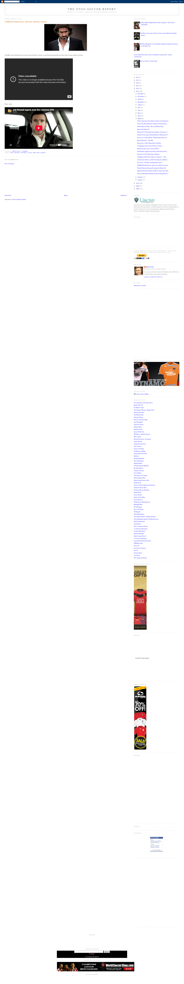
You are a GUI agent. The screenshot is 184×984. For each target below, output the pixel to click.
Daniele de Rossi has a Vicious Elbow (148, 149)
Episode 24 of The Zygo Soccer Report (148, 154)
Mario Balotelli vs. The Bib (145, 140)
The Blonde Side (139, 415)
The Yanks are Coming (140, 475)
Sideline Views (138, 429)
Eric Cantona (15, 152)
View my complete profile (153, 277)
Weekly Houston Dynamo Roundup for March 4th (151, 168)
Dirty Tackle (137, 437)
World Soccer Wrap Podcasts (142, 502)
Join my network (156, 850)
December (141, 94)
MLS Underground (139, 521)
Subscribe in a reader (140, 285)
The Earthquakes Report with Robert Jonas (146, 519)
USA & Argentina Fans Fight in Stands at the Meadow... (153, 121)
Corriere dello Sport (139, 531)
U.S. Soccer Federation (140, 538)
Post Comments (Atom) (19, 199)
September (141, 102)
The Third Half (138, 422)
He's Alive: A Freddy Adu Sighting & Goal (149, 162)
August (140, 105)
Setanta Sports (138, 553)
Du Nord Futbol (138, 468)
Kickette (136, 456)
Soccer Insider (138, 495)
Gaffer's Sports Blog (139, 478)
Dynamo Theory (138, 417)
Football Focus (26, 152)
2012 (137, 88)
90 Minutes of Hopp (139, 451)
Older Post (124, 195)
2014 (137, 83)
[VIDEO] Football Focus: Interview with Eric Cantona (152, 165)
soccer (152, 845)
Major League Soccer (140, 536)
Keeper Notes (138, 492)
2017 (137, 77)
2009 (137, 186)
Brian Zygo (150, 267)
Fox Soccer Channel (139, 548)
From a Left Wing (139, 449)
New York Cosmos (39, 152)
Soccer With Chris (139, 432)
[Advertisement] (21, 179)
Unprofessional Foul (140, 444)
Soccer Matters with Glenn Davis (143, 403)
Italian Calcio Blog (139, 497)
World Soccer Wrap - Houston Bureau (156, 841)
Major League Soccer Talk (141, 480)
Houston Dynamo (139, 533)
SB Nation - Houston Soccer (142, 434)
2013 (137, 86)
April (139, 116)
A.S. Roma (137, 555)
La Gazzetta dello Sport (140, 529)
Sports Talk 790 (138, 405)
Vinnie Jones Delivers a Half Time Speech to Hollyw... (152, 160)
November (141, 96)
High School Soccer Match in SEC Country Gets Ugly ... (153, 171)
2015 (137, 80)
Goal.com (136, 546)
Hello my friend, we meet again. (148, 61)
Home (66, 195)
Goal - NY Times (138, 509)
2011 (137, 91)
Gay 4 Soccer (137, 446)
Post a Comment (9, 164)
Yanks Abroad (138, 441)
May (139, 113)
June (139, 110)
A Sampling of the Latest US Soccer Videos (149, 146)
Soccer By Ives (138, 500)
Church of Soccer (139, 470)
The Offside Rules (139, 514)
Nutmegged (137, 512)
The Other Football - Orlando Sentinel (145, 517)
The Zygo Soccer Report (92, 9)
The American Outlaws (140, 558)
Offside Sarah (138, 427)
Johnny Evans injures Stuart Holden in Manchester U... (153, 135)
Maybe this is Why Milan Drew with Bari (149, 143)
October (140, 99)
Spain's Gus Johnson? (143, 129)
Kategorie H (137, 483)
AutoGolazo (137, 524)
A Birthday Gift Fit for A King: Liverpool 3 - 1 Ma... (152, 157)
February (140, 177)
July (139, 107)
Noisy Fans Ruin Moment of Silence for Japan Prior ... (152, 124)
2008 (137, 189)
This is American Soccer (141, 526)
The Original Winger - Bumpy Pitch (144, 410)
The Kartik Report (139, 458)
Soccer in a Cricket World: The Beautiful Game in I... (152, 137)
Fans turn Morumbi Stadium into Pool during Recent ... (153, 173)
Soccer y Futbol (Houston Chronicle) (144, 485)
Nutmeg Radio (138, 463)
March (140, 118)
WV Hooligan (138, 507)
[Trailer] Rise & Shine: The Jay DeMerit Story (150, 126)
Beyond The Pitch (139, 412)
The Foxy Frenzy (139, 424)
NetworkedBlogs (154, 837)
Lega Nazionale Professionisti (142, 541)
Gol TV (136, 550)
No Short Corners (139, 407)
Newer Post (8, 195)
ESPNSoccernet (138, 543)
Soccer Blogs (137, 473)
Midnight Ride (138, 504)
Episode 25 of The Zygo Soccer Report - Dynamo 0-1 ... (153, 132)
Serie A (157, 847)
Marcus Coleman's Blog (141, 420)
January (140, 180)
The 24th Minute (139, 461)
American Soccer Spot (140, 487)
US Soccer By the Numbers (141, 490)
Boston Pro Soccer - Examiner (142, 439)
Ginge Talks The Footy (140, 453)
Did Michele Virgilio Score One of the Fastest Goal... (152, 151)
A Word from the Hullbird (141, 466)
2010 (137, 183)
